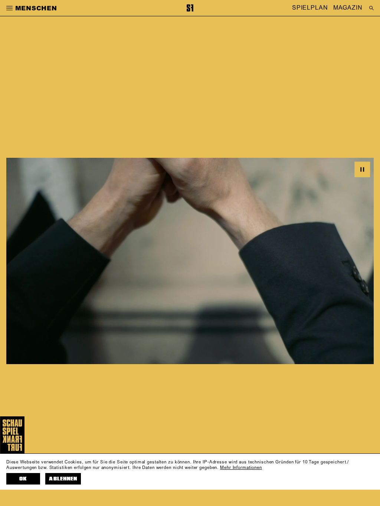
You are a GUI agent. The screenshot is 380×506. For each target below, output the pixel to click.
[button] (9, 8)
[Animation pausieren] (362, 169)
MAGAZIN (347, 8)
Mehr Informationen (241, 467)
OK (23, 479)
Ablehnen (63, 479)
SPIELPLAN (310, 8)
